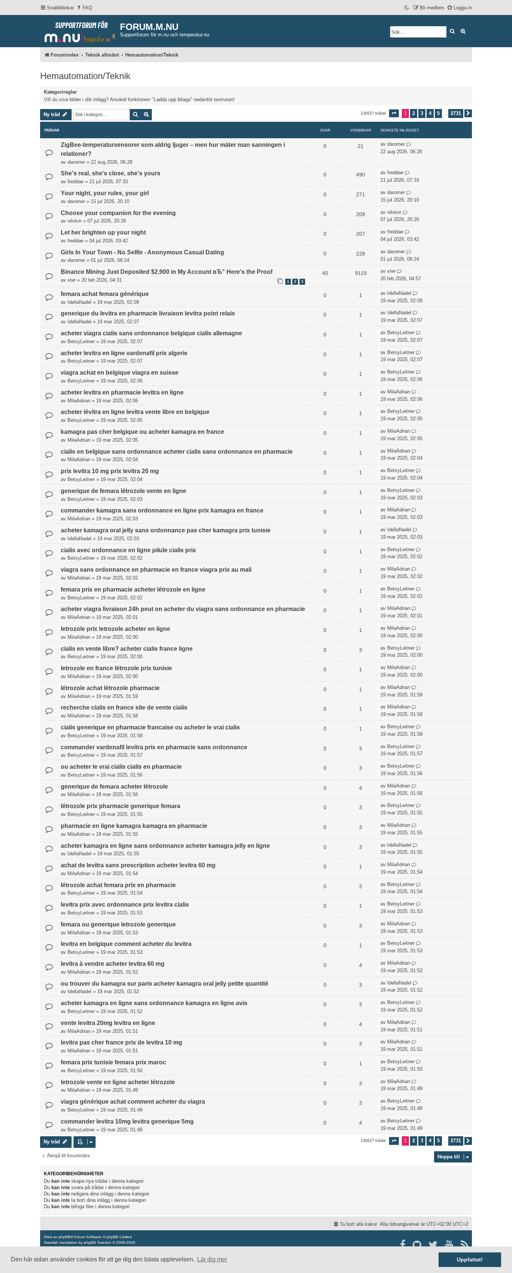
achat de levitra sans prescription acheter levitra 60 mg (138, 865)
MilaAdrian (78, 400)
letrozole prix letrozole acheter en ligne (115, 629)
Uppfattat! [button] (470, 1260)
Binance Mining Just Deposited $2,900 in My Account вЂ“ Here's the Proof (166, 272)
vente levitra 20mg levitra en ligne (108, 1023)
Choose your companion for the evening (118, 213)
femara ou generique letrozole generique (118, 924)
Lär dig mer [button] (212, 1259)
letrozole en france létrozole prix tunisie (116, 668)
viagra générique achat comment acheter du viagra (133, 1101)
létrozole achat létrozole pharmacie (110, 688)
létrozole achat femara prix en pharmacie (118, 885)
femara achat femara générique (105, 294)
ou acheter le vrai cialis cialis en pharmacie (121, 767)
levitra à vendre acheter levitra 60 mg (113, 964)
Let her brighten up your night (103, 232)
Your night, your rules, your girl (105, 193)
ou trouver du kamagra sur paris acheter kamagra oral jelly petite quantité (164, 983)
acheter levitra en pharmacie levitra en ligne (122, 392)
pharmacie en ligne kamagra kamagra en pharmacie (134, 826)
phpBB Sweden (97, 1242)
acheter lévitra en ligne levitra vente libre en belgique (135, 412)
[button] (394, 113)
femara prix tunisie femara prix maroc (113, 1062)
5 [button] (438, 113)
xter (71, 280)
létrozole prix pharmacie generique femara (120, 806)
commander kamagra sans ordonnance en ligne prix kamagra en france (162, 510)
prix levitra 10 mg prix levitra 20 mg (110, 471)
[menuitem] (84, 7)
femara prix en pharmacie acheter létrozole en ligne (133, 589)
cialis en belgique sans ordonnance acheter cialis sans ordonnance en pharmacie (177, 451)
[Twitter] (433, 1245)
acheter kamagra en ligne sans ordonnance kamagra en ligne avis (154, 1003)
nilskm (74, 221)
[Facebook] (403, 1245)
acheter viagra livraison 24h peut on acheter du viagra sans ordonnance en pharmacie (183, 609)
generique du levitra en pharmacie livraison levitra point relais (148, 313)
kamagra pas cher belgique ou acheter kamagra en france (142, 432)
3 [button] (422, 113)
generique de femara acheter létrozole (114, 786)
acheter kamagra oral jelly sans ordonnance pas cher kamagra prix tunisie (166, 530)
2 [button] (413, 113)
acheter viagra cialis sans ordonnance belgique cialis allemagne (151, 333)
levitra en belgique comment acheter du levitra (126, 944)
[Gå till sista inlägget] (408, 144)
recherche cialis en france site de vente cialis (124, 707)
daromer (76, 162)
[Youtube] (449, 1245)
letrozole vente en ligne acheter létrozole (118, 1082)
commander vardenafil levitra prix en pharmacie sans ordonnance (154, 747)
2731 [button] (456, 113)
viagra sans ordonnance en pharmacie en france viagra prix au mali (156, 569)
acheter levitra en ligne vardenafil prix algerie (124, 353)
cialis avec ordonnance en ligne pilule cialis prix (128, 550)
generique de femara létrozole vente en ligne (123, 491)
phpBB (64, 1237)
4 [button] (430, 113)
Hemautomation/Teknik (85, 76)
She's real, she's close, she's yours (110, 173)
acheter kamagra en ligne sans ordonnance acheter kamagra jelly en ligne (165, 846)
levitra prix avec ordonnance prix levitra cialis (125, 904)
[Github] (417, 1245)
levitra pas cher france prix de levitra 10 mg (121, 1042)
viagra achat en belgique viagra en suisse (119, 372)
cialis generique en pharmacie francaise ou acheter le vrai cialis (150, 727)
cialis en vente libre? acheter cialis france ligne (127, 648)
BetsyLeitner (81, 341)
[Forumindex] (80, 30)
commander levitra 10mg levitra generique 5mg (127, 1121)
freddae (75, 181)
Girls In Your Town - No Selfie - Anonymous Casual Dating (142, 252)
